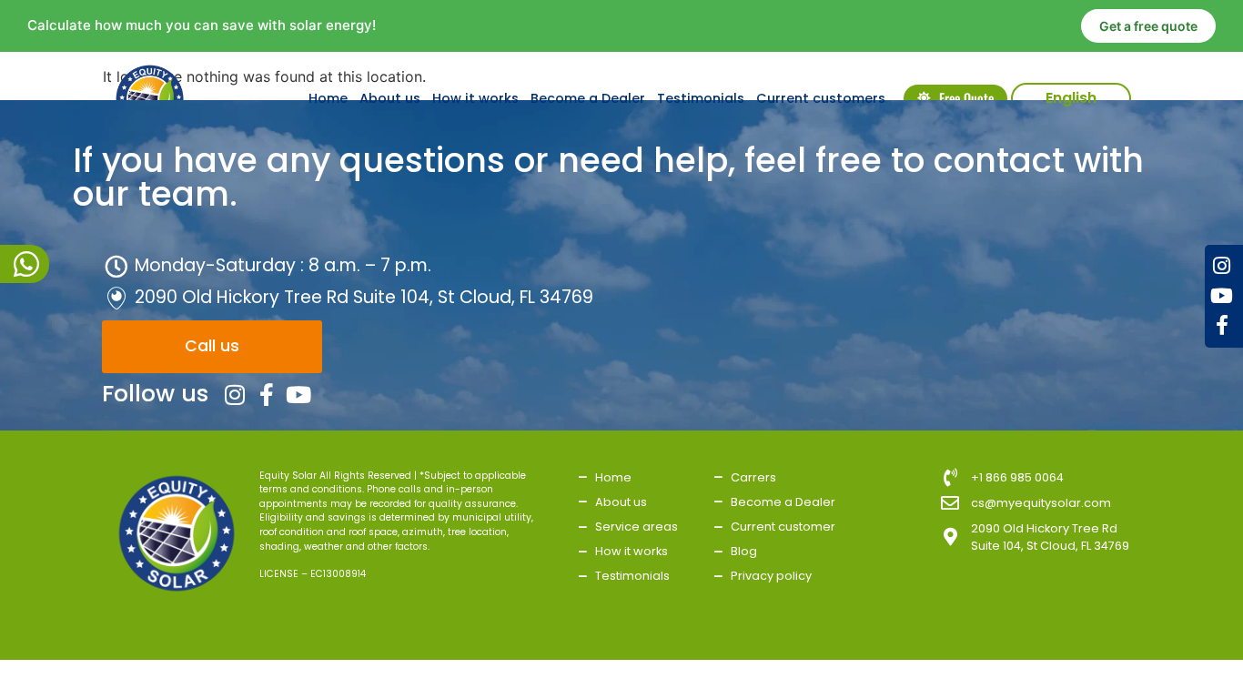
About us (389, 98)
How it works (475, 98)
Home (328, 98)
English (1071, 97)
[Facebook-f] (1222, 325)
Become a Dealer (588, 98)
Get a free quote (1148, 26)
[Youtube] (1222, 295)
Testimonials (700, 98)
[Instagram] (1222, 266)
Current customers (820, 98)
